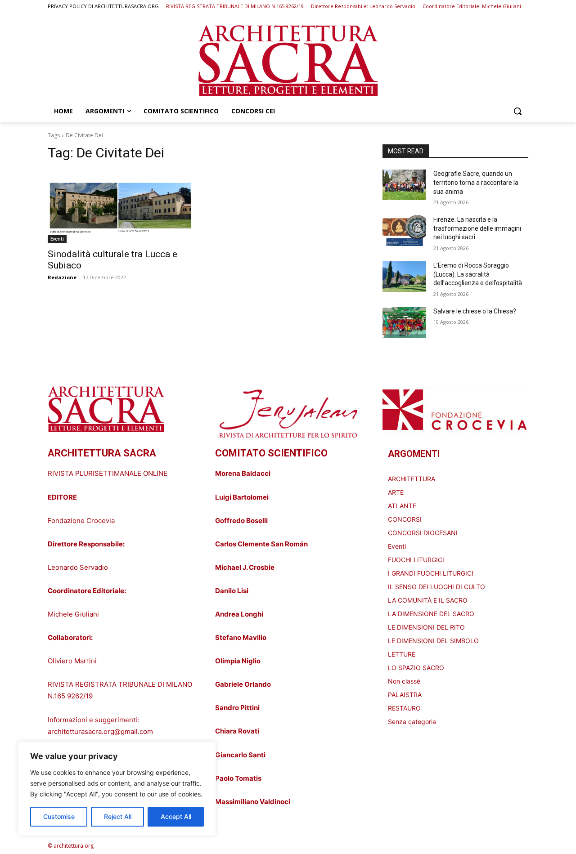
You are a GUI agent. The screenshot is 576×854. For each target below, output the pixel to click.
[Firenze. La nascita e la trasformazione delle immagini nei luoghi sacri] (404, 230)
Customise (59, 816)
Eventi (57, 239)
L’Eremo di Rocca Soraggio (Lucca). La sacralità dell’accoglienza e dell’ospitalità (477, 274)
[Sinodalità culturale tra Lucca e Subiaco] (121, 206)
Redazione (62, 277)
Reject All (117, 816)
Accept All (176, 816)
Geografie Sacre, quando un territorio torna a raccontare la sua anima (475, 182)
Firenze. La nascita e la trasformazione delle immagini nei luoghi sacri (477, 228)
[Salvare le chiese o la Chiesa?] (404, 322)
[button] (517, 111)
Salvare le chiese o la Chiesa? (474, 311)
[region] (117, 789)
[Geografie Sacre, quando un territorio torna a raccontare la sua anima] (404, 185)
